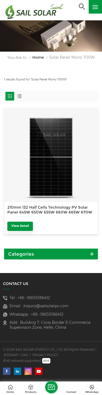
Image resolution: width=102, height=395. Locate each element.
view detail (20, 226)
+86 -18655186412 (34, 298)
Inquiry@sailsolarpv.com (46, 306)
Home (38, 57)
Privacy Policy (45, 355)
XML (24, 355)
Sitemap (11, 355)
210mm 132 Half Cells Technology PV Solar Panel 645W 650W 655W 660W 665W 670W (49, 209)
